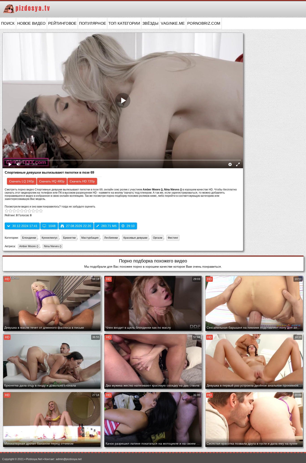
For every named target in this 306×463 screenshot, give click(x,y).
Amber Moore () (28, 246)
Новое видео (31, 23)
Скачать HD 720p (82, 181)
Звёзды (150, 23)
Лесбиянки (111, 237)
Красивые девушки (135, 237)
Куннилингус (50, 237)
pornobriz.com (203, 23)
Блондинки (29, 237)
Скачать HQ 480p (52, 181)
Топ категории (124, 23)
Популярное (92, 23)
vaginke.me (173, 23)
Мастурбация (90, 237)
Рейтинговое (62, 23)
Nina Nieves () (52, 246)
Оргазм (157, 237)
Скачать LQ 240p (21, 181)
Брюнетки (69, 237)
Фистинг (173, 237)
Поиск (8, 23)
